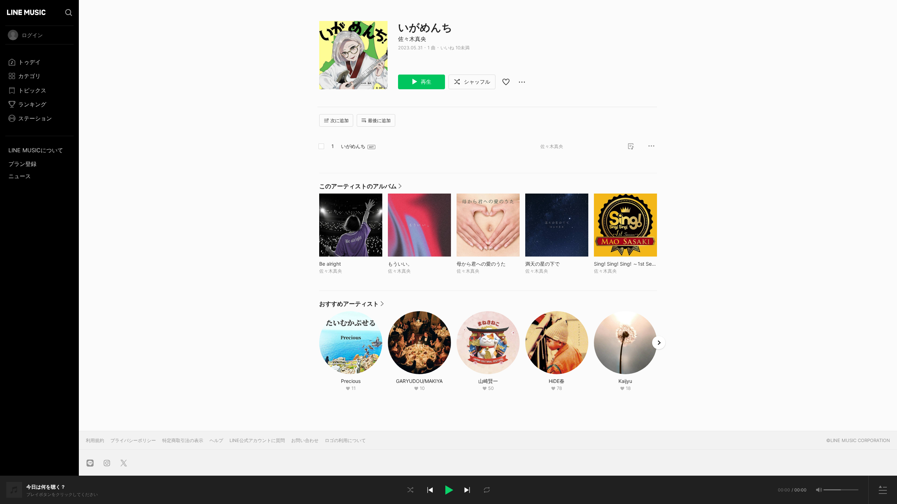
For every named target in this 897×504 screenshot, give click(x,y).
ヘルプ (216, 440)
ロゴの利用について (345, 440)
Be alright (344, 264)
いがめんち (353, 146)
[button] (448, 490)
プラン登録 (22, 163)
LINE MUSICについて (35, 150)
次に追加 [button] (339, 120)
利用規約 (95, 440)
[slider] (832, 489)
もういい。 (414, 264)
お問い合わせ (305, 440)
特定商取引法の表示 (182, 440)
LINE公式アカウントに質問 (257, 440)
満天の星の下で (556, 264)
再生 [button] (425, 81)
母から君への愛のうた (488, 264)
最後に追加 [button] (379, 120)
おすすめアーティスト (351, 305)
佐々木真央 (412, 38)
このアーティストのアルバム (360, 188)
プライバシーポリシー (133, 440)
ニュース (19, 176)
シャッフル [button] (476, 81)
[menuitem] (39, 62)
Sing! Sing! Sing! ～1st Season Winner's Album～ (625, 264)
